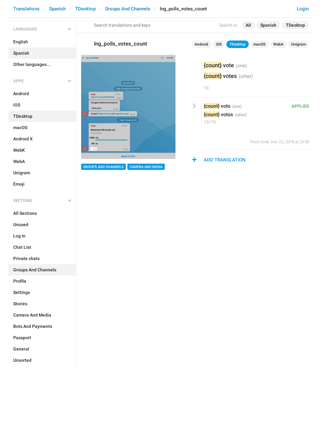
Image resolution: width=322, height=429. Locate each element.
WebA (278, 44)
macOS (259, 44)
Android (201, 44)
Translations (26, 9)
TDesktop (85, 9)
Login (303, 9)
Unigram (298, 44)
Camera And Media (146, 167)
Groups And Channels (127, 9)
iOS (219, 44)
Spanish (57, 9)
